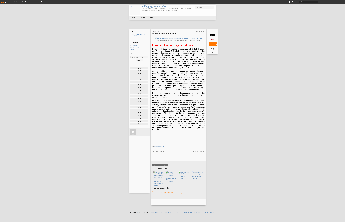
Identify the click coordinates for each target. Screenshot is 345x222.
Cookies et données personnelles (191, 212)
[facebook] (289, 2)
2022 (139, 79)
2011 (139, 110)
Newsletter (142, 17)
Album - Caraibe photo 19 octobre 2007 (138, 35)
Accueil (133, 17)
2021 (139, 82)
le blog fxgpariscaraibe (154, 6)
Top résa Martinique (197, 151)
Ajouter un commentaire (167, 192)
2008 (139, 118)
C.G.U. (178, 212)
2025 (139, 71)
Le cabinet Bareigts (159, 151)
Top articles (154, 212)
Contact (151, 17)
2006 (139, 124)
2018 (139, 90)
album (132, 49)
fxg (138, 212)
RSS (133, 134)
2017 (139, 93)
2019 (139, 87)
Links (131, 38)
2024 (139, 73)
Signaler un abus (170, 212)
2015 (139, 99)
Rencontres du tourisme (164, 33)
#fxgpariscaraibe (159, 146)
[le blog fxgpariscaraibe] (135, 10)
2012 (139, 107)
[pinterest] (295, 2)
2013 (139, 104)
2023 (139, 76)
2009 (139, 115)
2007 (139, 121)
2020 (139, 85)
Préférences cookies (209, 212)
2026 (139, 68)
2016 (139, 96)
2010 (139, 112)
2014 (139, 101)
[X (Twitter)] (292, 2)
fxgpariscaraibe (134, 45)
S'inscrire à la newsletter (160, 165)
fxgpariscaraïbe (134, 47)
